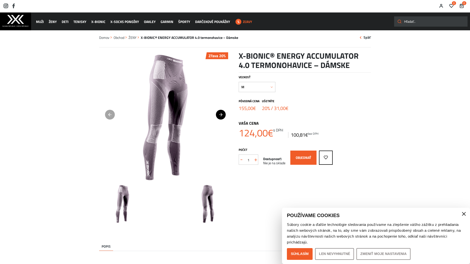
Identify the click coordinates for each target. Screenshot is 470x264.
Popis (106, 246)
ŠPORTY (184, 21)
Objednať (303, 157)
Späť (367, 37)
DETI (65, 21)
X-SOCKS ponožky (124, 21)
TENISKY (79, 21)
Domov (104, 37)
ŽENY (53, 21)
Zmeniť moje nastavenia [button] (383, 254)
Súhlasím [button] (300, 254)
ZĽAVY (247, 21)
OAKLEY (150, 21)
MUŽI (40, 21)
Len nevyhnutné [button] (334, 254)
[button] (221, 115)
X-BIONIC (98, 21)
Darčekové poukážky (212, 21)
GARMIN (167, 21)
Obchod (119, 37)
